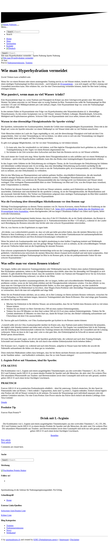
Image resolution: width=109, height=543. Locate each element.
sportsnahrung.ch (13, 539)
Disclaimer (74, 539)
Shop (8, 41)
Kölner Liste (6, 515)
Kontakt (9, 46)
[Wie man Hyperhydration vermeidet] (54, 58)
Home (9, 39)
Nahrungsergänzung (15, 63)
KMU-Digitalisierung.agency (45, 539)
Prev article (6, 440)
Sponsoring (11, 43)
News (8, 530)
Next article (6, 442)
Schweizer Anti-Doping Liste (13, 511)
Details (4, 402)
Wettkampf (11, 533)
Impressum (64, 539)
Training (28, 63)
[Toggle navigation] (18, 25)
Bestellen (54, 435)
